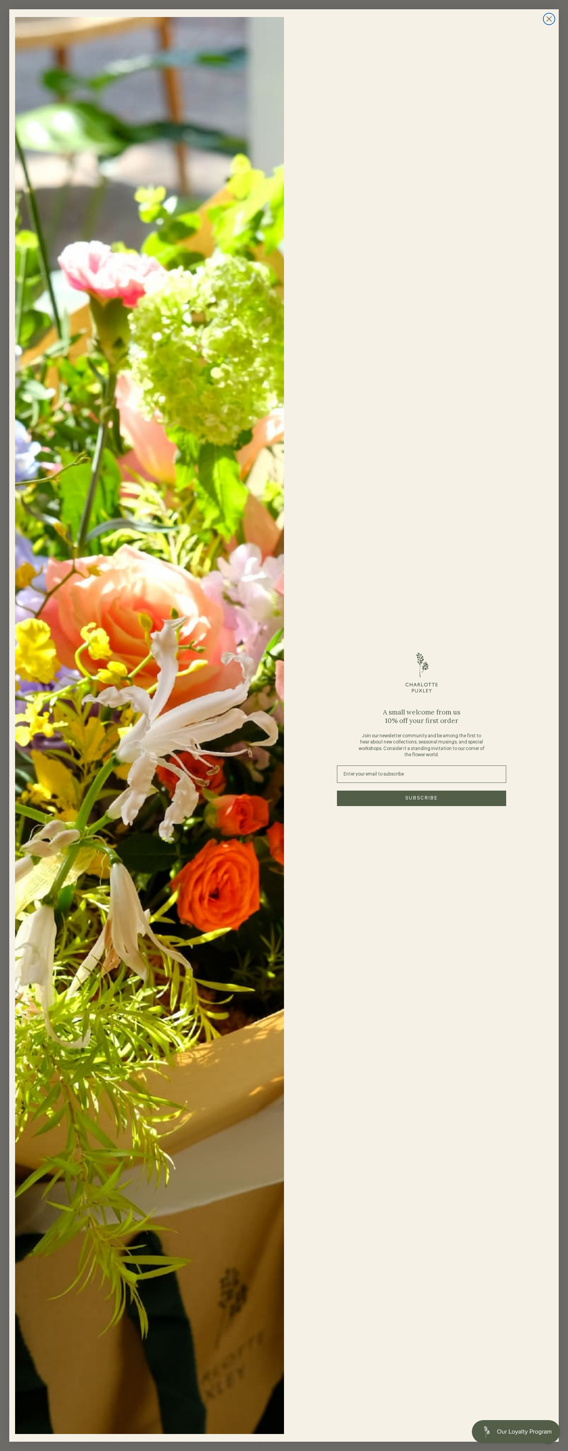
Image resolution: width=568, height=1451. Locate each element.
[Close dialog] (549, 19)
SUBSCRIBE (421, 798)
